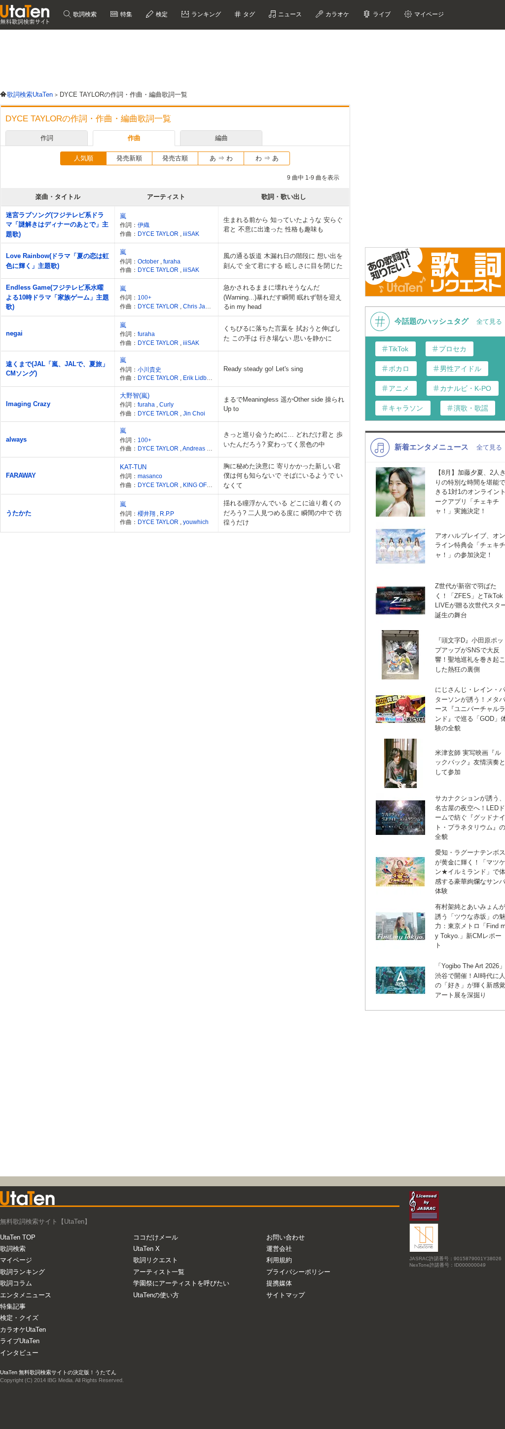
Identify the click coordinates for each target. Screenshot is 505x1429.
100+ (144, 297)
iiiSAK (191, 233)
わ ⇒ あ (267, 158)
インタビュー (19, 1352)
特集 (125, 14)
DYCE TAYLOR (159, 233)
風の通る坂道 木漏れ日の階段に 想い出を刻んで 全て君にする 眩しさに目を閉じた (283, 260)
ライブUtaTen (19, 1341)
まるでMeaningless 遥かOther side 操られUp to (283, 404)
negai (14, 333)
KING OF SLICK (204, 485)
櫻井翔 (147, 513)
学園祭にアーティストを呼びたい (181, 1283)
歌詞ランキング (22, 1272)
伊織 (143, 225)
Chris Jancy (199, 306)
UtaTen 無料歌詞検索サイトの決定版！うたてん (58, 1372)
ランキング (205, 14)
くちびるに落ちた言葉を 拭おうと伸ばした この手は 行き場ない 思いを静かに (282, 333)
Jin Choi (194, 413)
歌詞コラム (16, 1283)
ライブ (381, 14)
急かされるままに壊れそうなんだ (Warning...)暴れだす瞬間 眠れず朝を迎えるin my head (282, 297)
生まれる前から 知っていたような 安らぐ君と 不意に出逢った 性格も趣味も (283, 224)
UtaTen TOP (18, 1237)
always (16, 439)
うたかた (19, 513)
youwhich (196, 522)
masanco (150, 476)
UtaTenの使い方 (156, 1295)
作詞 (46, 138)
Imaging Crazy (28, 404)
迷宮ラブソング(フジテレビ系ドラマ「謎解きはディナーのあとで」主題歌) (57, 224)
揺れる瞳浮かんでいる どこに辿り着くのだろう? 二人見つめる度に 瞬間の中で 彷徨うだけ (282, 512)
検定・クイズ (19, 1317)
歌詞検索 (84, 14)
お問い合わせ (285, 1237)
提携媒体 (279, 1283)
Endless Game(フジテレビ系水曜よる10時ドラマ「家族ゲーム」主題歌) (57, 297)
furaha (171, 261)
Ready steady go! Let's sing (263, 369)
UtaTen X (146, 1248)
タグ (248, 14)
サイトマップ (285, 1295)
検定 (161, 14)
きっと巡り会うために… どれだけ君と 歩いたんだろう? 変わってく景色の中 (283, 439)
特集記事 (13, 1306)
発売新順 (129, 158)
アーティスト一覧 (158, 1272)
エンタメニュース (25, 1295)
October (149, 261)
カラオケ (336, 14)
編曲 (221, 138)
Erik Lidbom (199, 378)
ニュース (289, 14)
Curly (166, 404)
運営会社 (279, 1248)
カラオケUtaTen (23, 1329)
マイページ (16, 1260)
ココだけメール (155, 1237)
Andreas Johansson (209, 448)
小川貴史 (149, 369)
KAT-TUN (133, 467)
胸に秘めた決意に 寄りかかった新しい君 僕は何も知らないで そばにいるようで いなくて (283, 475)
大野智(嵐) (134, 395)
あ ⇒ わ (221, 158)
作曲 (134, 138)
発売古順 (175, 158)
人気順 (83, 158)
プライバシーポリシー (298, 1272)
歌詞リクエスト (155, 1260)
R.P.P (167, 513)
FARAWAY (21, 475)
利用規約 (279, 1260)
